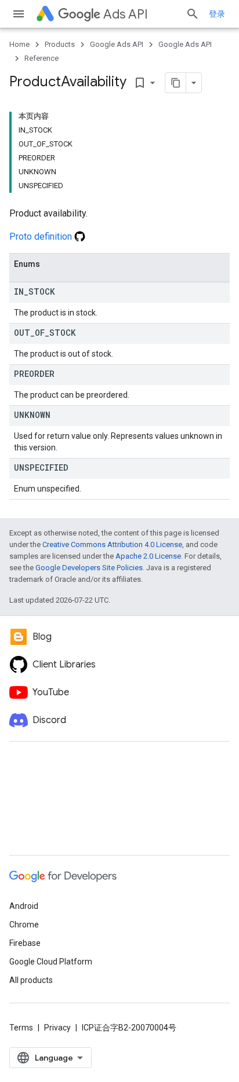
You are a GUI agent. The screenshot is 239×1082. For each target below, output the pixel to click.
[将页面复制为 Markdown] (175, 83)
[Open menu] (18, 14)
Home (19, 44)
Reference (41, 58)
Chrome (24, 924)
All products (31, 980)
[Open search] (193, 14)
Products (60, 44)
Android (23, 906)
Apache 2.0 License (148, 556)
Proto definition (41, 236)
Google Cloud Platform (50, 961)
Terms (21, 1027)
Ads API (125, 14)
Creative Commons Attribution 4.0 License (112, 544)
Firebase (25, 943)
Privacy (57, 1027)
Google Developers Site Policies (89, 567)
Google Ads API (116, 44)
